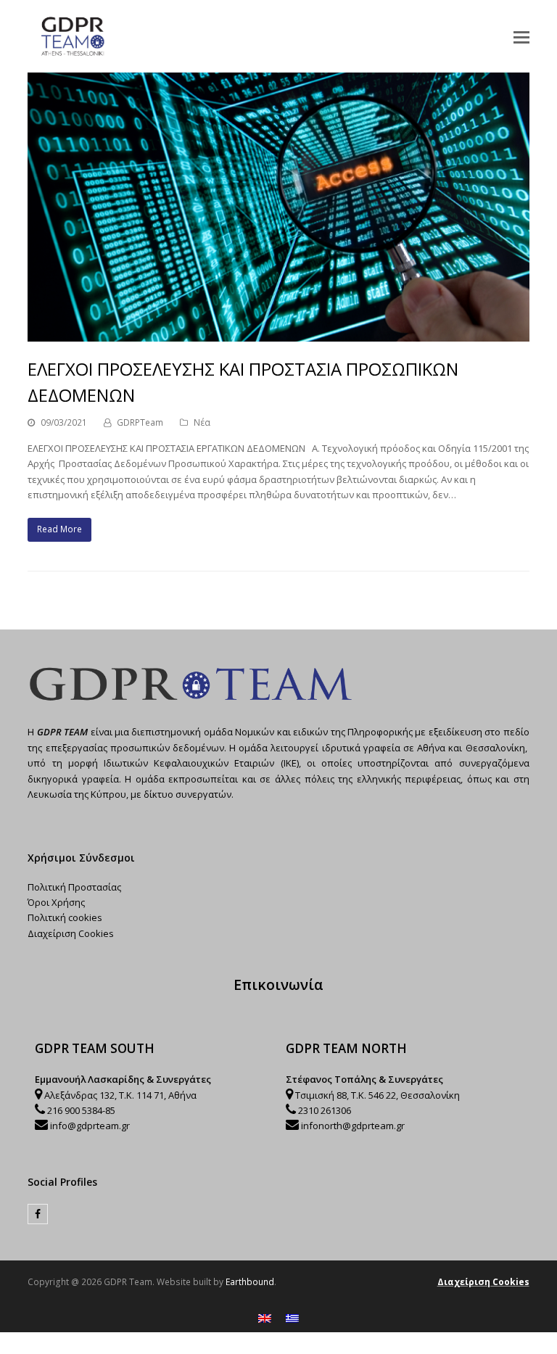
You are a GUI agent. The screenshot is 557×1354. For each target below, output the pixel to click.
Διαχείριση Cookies (71, 933)
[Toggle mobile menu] (521, 36)
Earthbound (250, 1282)
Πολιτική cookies (65, 917)
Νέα (202, 422)
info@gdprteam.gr (90, 1125)
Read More (59, 529)
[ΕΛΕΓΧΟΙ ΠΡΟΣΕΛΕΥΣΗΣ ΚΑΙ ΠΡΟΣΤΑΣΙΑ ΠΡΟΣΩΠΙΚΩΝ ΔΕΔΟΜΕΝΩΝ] (278, 333)
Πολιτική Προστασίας (74, 886)
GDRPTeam (140, 422)
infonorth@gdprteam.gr (353, 1125)
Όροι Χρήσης (56, 902)
